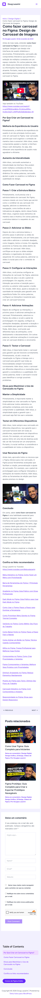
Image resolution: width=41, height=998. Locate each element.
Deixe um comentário (12, 753)
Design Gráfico (10, 755)
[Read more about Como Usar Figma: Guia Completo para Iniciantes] (20, 734)
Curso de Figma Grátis (14, 981)
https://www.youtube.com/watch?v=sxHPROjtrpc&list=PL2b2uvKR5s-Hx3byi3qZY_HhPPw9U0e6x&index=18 (18, 109)
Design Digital (27, 753)
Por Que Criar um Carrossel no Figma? (19, 953)
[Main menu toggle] (36, 4)
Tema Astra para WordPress (20, 993)
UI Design (20, 755)
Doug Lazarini (14, 4)
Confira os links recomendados (16, 973)
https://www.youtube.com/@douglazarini (19, 569)
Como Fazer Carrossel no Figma (16, 957)
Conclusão (8, 969)
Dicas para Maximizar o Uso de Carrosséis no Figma (16, 963)
